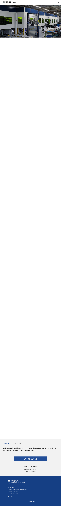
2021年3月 (6, 427)
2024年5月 (6, 400)
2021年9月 (6, 421)
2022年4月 (6, 413)
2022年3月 (6, 416)
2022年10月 (6, 411)
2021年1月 (6, 430)
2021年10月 (6, 419)
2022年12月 (6, 408)
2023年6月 (6, 402)
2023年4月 (6, 405)
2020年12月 (6, 432)
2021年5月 (6, 424)
